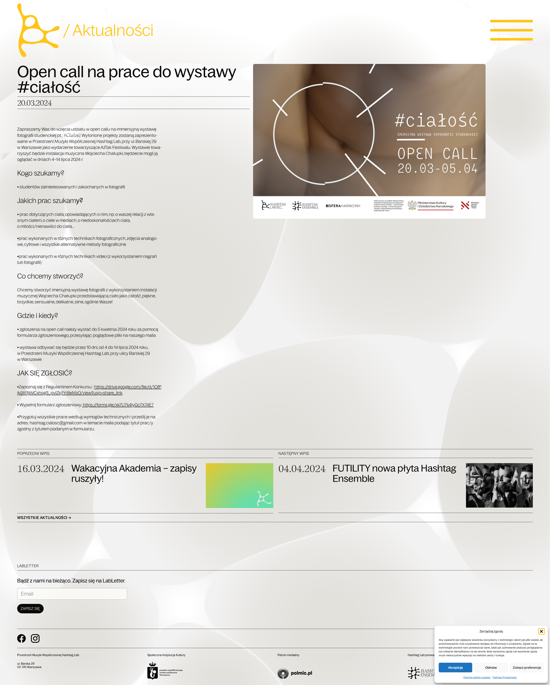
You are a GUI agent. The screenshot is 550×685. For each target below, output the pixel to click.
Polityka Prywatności (505, 677)
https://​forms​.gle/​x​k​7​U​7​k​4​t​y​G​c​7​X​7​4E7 (118, 404)
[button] (541, 631)
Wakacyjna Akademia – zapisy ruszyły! (133, 473)
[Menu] (511, 30)
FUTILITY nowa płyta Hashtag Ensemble (394, 473)
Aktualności (113, 30)
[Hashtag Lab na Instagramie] (35, 638)
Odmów (491, 667)
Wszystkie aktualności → (44, 518)
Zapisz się (30, 608)
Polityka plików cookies (476, 677)
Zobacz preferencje (527, 667)
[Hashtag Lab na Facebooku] (21, 638)
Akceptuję (455, 667)
